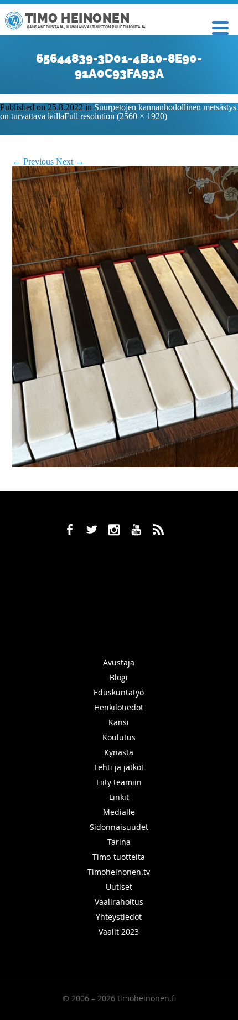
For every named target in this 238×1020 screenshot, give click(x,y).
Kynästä (118, 752)
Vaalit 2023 (119, 931)
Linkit (119, 797)
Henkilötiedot (118, 707)
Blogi (119, 677)
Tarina (119, 842)
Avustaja (118, 662)
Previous (33, 161)
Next (70, 161)
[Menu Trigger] (220, 27)
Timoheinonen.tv (118, 872)
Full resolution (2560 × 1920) (115, 116)
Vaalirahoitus (119, 901)
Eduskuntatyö (119, 692)
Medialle (119, 812)
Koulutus (119, 737)
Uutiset (119, 886)
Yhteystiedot (119, 916)
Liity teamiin (119, 782)
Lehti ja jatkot (119, 767)
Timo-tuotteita (118, 857)
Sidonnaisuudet (119, 827)
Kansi (118, 722)
